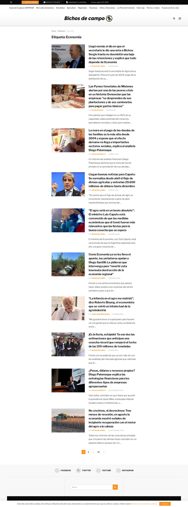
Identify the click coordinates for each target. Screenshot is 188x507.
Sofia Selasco (97, 110)
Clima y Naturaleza (107, 8)
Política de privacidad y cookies (144, 504)
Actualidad (60, 8)
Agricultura (71, 8)
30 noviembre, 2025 (115, 390)
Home (54, 31)
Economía (70, 31)
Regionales (82, 8)
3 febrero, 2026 (114, 278)
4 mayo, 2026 (110, 110)
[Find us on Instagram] (17, 2)
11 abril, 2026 (113, 154)
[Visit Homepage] (88, 18)
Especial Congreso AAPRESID (21, 8)
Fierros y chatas (153, 8)
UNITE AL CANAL (31, 2)
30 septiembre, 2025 (116, 430)
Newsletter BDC (53, 2)
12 (98, 452)
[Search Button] (174, 18)
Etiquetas (61, 31)
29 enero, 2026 (117, 314)
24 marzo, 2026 (114, 234)
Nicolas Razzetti (99, 154)
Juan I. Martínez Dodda (101, 314)
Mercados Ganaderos (45, 8)
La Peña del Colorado (126, 8)
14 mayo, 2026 (113, 66)
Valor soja (141, 8)
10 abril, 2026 (113, 190)
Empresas (93, 8)
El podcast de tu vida (170, 8)
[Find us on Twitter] (11, 2)
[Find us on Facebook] (7, 2)
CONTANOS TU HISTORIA (77, 2)
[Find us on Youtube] (14, 2)
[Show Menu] (180, 18)
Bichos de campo (98, 66)
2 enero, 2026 (113, 350)
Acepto (165, 504)
